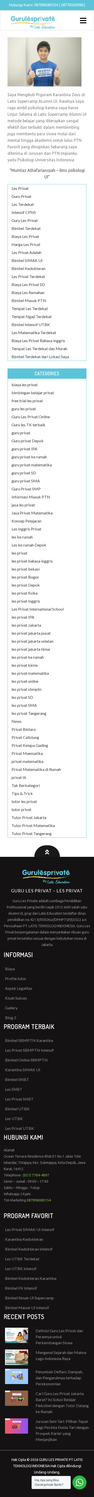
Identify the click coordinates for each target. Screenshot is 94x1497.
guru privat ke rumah (29, 456)
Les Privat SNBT (19, 1099)
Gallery (11, 1007)
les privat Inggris (26, 601)
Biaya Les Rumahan (28, 292)
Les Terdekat (23, 204)
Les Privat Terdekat (28, 276)
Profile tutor (15, 978)
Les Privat (20, 188)
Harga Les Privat (26, 244)
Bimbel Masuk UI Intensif (27, 1307)
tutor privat (21, 809)
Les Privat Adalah (26, 252)
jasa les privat (23, 504)
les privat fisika (25, 593)
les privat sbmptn (26, 689)
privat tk (19, 777)
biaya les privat (25, 384)
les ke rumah (22, 536)
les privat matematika (30, 673)
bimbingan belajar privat (33, 392)
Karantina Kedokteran (24, 1239)
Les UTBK (14, 1118)
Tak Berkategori (26, 785)
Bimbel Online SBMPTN (26, 1059)
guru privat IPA (24, 448)
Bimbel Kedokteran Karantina (30, 1278)
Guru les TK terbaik (28, 424)
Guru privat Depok (28, 440)
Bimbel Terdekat (26, 228)
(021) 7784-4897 (36, 1175)
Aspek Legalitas (18, 988)
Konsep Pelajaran (26, 520)
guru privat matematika (32, 464)
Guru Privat (21, 196)
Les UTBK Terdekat (22, 1258)
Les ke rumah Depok (29, 544)
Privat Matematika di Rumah (36, 769)
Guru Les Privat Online (31, 416)
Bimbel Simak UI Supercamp (29, 1297)
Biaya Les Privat (25, 236)
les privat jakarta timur (31, 649)
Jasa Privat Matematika (32, 512)
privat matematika (27, 761)
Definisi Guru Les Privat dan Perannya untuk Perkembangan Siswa (59, 1336)
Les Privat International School (38, 609)
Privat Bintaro (24, 729)
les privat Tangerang (29, 713)
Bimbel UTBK (17, 1108)
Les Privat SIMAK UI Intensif (29, 1229)
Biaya (10, 968)
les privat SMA (24, 705)
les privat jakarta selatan (32, 641)
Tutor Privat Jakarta (29, 817)
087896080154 (46, 5)
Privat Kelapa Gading (30, 745)
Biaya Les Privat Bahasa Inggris (38, 340)
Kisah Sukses (16, 998)
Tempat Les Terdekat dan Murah (39, 348)
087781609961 (73, 5)
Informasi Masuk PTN (31, 496)
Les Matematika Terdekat (34, 332)
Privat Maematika (27, 753)
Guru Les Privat (25, 220)
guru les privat (24, 408)
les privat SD (22, 697)
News (17, 721)
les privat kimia (25, 665)
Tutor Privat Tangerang (32, 833)
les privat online (25, 681)
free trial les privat (27, 400)
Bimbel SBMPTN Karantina (29, 1040)
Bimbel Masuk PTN (29, 300)
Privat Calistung (25, 737)
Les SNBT (13, 1089)
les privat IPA (23, 617)
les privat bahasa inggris (32, 561)
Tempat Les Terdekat (30, 308)
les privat (19, 553)
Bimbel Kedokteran (28, 268)
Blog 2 (10, 1017)
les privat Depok (26, 585)
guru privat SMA (26, 480)
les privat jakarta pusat (31, 633)
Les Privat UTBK (19, 1128)
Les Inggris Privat (26, 528)
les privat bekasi (26, 569)
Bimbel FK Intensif (21, 1288)
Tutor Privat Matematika (33, 825)
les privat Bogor (25, 577)
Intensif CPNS (24, 212)
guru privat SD (24, 472)
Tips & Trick (22, 793)
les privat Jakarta (26, 625)
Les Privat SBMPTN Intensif (29, 1050)
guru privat (21, 432)
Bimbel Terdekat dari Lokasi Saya (40, 356)
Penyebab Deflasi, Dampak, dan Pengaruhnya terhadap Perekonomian (59, 1377)
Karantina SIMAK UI (22, 1069)
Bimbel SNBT (17, 1079)
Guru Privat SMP (26, 488)
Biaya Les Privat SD (28, 284)
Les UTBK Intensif (21, 1268)
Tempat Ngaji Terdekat (32, 316)
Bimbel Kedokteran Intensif (29, 1249)
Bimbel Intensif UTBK (31, 324)
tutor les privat (24, 801)
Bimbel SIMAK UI (27, 260)
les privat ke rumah (28, 657)
